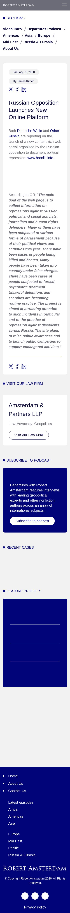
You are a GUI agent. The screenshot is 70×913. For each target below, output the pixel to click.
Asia (28, 35)
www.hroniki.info (40, 158)
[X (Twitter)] (25, 896)
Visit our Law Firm (28, 435)
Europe (44, 35)
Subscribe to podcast (32, 521)
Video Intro (12, 29)
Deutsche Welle (29, 131)
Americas (11, 35)
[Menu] (64, 5)
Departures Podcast (44, 29)
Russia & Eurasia (38, 42)
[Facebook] (35, 896)
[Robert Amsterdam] (19, 5)
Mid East (10, 42)
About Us (11, 49)
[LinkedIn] (45, 896)
